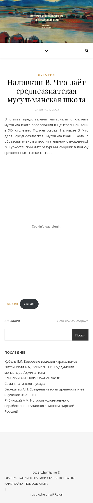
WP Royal (56, 494)
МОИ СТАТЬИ (49, 478)
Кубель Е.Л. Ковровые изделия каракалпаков (41, 361)
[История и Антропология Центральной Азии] (46, 21)
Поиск (80, 335)
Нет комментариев (72, 321)
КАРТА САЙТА (14, 484)
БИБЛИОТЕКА (28, 478)
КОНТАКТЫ (66, 478)
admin (15, 321)
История (46, 75)
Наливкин (11, 304)
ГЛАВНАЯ (11, 478)
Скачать (29, 304)
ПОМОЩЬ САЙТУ (36, 484)
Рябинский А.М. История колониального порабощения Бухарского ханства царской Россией (39, 406)
